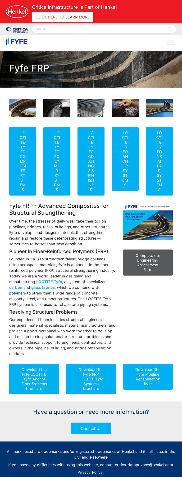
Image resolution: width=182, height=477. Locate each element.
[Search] (170, 29)
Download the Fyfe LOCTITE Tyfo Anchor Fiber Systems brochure (34, 379)
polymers (17, 293)
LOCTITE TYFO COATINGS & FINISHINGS (91, 161)
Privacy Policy (90, 472)
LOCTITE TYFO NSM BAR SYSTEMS (159, 161)
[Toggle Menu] (170, 43)
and (32, 287)
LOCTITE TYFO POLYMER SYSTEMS (57, 161)
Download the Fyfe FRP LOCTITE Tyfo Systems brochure (91, 379)
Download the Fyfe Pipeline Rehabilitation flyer (147, 376)
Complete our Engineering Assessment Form (148, 262)
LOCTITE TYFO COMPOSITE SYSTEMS (23, 161)
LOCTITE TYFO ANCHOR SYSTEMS (125, 158)
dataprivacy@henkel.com (150, 464)
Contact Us (91, 428)
